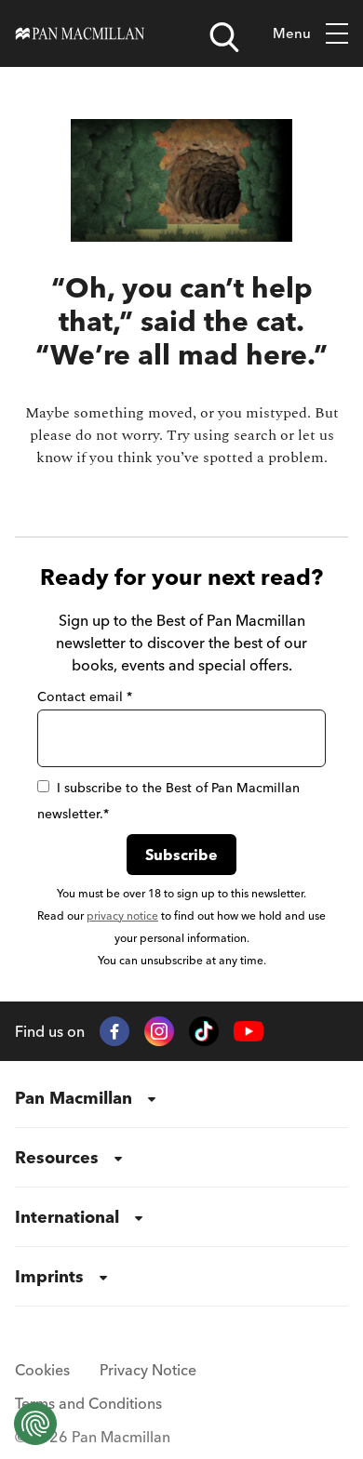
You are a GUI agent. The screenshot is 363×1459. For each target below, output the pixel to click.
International (67, 1216)
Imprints (49, 1276)
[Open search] (224, 37)
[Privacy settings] (35, 1423)
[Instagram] (159, 1031)
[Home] (80, 33)
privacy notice (122, 915)
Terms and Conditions (88, 1403)
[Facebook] (114, 1031)
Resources (57, 1157)
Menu (292, 33)
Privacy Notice (148, 1369)
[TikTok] (204, 1031)
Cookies (42, 1369)
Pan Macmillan (73, 1097)
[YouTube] (248, 1031)
